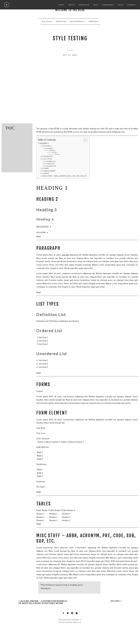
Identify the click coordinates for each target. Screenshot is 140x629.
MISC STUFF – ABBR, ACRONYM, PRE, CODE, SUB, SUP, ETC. (65, 176)
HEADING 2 (47, 146)
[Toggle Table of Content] (84, 140)
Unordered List (51, 166)
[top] (38, 236)
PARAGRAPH (47, 156)
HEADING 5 (55, 152)
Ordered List (50, 164)
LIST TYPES (47, 159)
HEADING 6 (57, 154)
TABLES (46, 173)
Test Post (115, 601)
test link (65, 254)
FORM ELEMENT (49, 171)
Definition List (51, 161)
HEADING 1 (44, 143)
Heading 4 (52, 150)
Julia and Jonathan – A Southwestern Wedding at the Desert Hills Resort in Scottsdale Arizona (42, 602)
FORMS (46, 168)
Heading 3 (49, 148)
